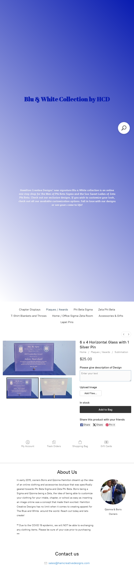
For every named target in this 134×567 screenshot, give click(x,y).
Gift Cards (106, 446)
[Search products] (124, 128)
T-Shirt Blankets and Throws (29, 315)
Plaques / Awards (57, 309)
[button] (90, 393)
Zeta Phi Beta (106, 309)
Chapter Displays (29, 309)
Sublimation (121, 352)
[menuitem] (123, 334)
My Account (27, 446)
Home (83, 352)
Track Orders (54, 446)
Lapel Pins (67, 322)
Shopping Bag (80, 446)
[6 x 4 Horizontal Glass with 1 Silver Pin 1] (56, 388)
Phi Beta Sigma (83, 309)
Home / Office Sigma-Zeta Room (72, 315)
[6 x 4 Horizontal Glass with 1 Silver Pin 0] (22, 388)
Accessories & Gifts (111, 315)
